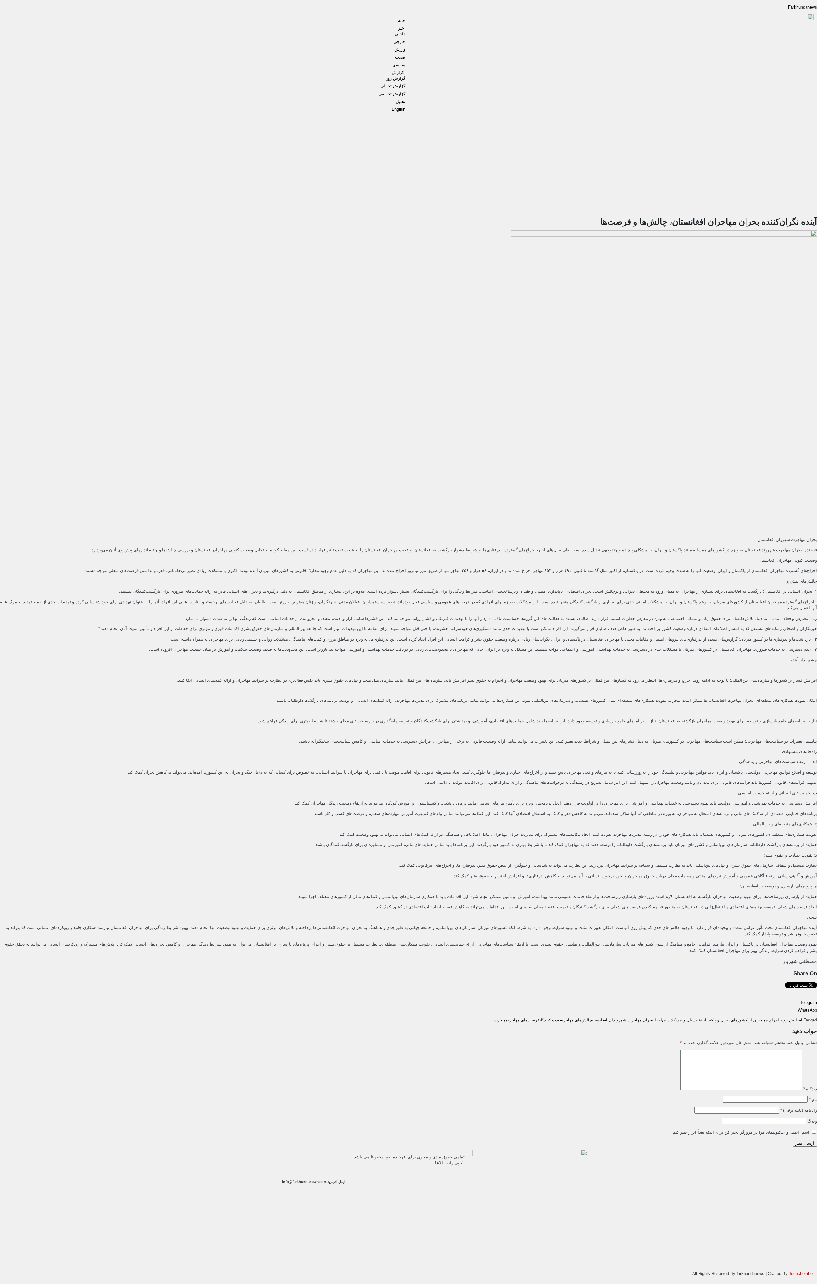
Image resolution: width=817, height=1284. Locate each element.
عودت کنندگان (551, 1020)
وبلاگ (812, 1121)
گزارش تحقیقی (392, 94)
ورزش (399, 49)
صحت (400, 57)
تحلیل (400, 101)
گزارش (398, 72)
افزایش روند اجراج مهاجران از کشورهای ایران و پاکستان (753, 1020)
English (398, 109)
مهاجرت (501, 1020)
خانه (401, 20)
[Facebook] (285, 1158)
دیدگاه (810, 1089)
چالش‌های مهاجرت (577, 1020)
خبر (401, 28)
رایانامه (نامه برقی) (798, 1110)
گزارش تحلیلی (392, 86)
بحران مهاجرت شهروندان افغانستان (622, 1020)
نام (813, 1099)
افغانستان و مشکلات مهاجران (678, 1020)
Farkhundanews (802, 7)
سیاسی (398, 65)
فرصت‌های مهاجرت (524, 1020)
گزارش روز (395, 78)
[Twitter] (337, 1158)
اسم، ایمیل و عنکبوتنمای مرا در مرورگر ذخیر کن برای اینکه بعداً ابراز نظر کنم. (740, 1132)
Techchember (801, 1273)
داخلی (400, 34)
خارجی (399, 41)
